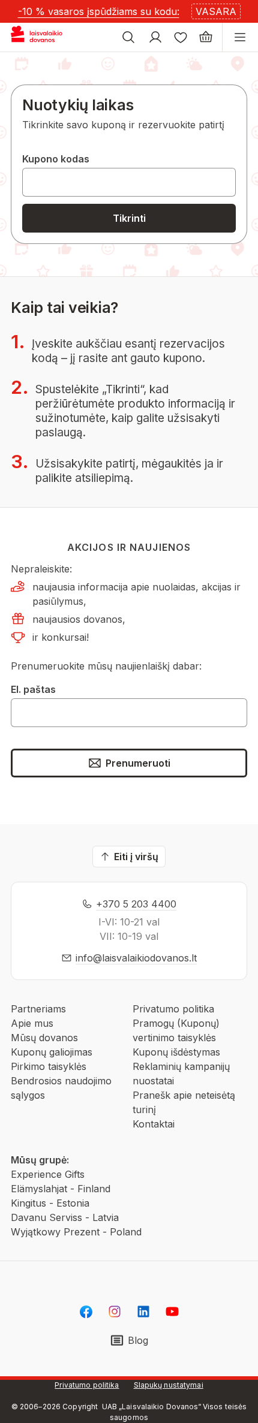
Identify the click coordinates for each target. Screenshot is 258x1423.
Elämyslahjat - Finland (60, 1189)
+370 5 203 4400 (136, 904)
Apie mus (32, 1023)
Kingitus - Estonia (50, 1203)
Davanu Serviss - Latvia (65, 1217)
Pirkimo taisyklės (48, 1066)
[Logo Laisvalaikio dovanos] (41, 37)
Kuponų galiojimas (51, 1052)
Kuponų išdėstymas (176, 1052)
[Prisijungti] (155, 37)
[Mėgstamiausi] (180, 37)
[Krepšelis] (205, 37)
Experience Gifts (48, 1174)
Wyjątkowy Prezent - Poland (76, 1232)
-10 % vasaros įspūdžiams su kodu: (98, 11)
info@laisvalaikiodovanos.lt (136, 958)
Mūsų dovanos (44, 1038)
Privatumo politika (173, 1009)
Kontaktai (154, 1124)
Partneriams (38, 1009)
